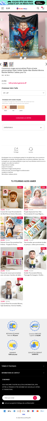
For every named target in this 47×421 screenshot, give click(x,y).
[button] (5, 38)
